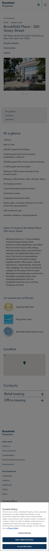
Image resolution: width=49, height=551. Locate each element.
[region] (24, 526)
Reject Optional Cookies (24, 540)
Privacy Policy (13, 528)
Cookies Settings (24, 533)
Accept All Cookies (24, 546)
